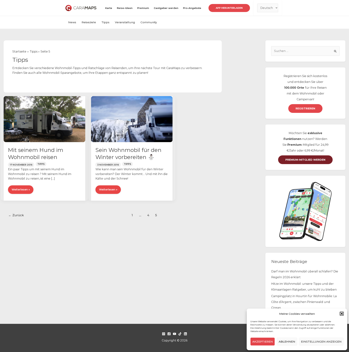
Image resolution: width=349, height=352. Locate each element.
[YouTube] (174, 333)
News (72, 22)
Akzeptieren (262, 341)
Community (149, 22)
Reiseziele (89, 22)
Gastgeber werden (166, 8)
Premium (143, 8)
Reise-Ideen (125, 8)
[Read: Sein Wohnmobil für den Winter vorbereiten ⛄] (132, 119)
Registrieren (305, 108)
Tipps (105, 22)
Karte (108, 8)
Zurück (16, 215)
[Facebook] (169, 333)
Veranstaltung (125, 22)
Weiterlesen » (20, 191)
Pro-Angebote (192, 8)
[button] (342, 313)
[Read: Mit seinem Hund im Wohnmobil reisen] (44, 119)
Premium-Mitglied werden (305, 159)
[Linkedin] (185, 333)
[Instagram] (163, 333)
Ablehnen (287, 341)
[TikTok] (180, 333)
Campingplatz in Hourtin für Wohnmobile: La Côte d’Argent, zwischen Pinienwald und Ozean (304, 301)
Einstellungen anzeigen (321, 341)
